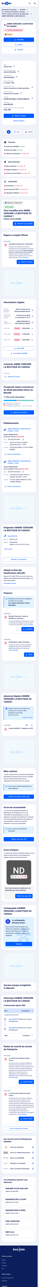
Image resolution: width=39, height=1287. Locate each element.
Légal (18, 132)
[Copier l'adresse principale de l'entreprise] (32, 98)
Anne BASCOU (8, 104)
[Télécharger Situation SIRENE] (32, 334)
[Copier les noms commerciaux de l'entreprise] (32, 322)
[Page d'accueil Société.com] (6, 3)
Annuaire (4, 1265)
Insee (5, 110)
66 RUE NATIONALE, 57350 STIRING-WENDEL (18, 99)
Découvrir (19, 944)
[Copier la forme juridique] (21, 93)
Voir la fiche (8, 549)
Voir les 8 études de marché (19, 1128)
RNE (9, 110)
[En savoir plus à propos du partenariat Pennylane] (33, 1169)
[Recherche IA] (9, 132)
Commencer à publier (27, 717)
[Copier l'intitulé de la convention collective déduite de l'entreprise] (32, 316)
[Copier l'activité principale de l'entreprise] (32, 310)
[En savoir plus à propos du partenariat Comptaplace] (33, 1158)
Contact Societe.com (8, 1278)
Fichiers (4, 1263)
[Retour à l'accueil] (19, 1249)
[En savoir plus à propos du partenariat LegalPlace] (33, 1147)
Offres (3, 1260)
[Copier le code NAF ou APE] (32, 87)
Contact (30, 132)
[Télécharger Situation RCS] (32, 328)
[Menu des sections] (3, 132)
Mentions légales (18, 121)
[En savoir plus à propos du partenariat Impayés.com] (33, 1163)
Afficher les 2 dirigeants (19, 559)
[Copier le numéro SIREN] (14, 66)
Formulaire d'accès (10, 583)
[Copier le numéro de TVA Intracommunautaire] (16, 77)
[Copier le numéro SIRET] (18, 71)
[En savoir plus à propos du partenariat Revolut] (33, 1153)
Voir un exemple (23, 257)
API (3, 1268)
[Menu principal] (34, 3)
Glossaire (4, 1280)
